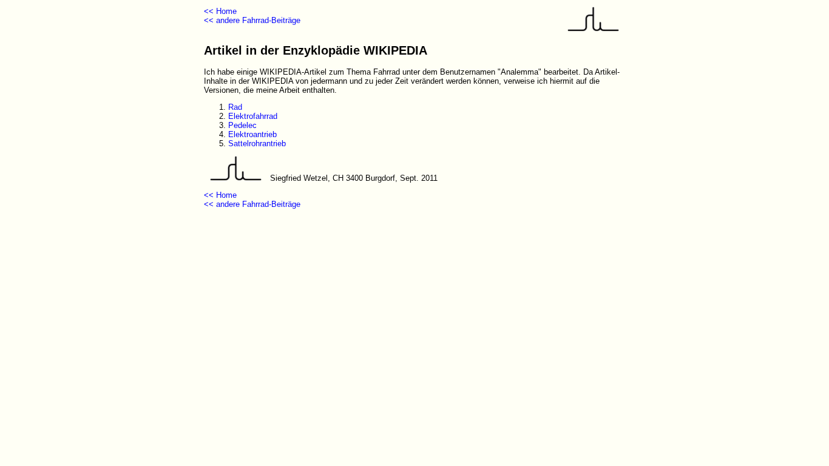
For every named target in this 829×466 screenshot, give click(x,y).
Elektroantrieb (252, 134)
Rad (235, 107)
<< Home (220, 11)
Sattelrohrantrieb (257, 143)
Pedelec (242, 125)
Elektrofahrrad (252, 116)
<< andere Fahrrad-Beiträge (252, 20)
